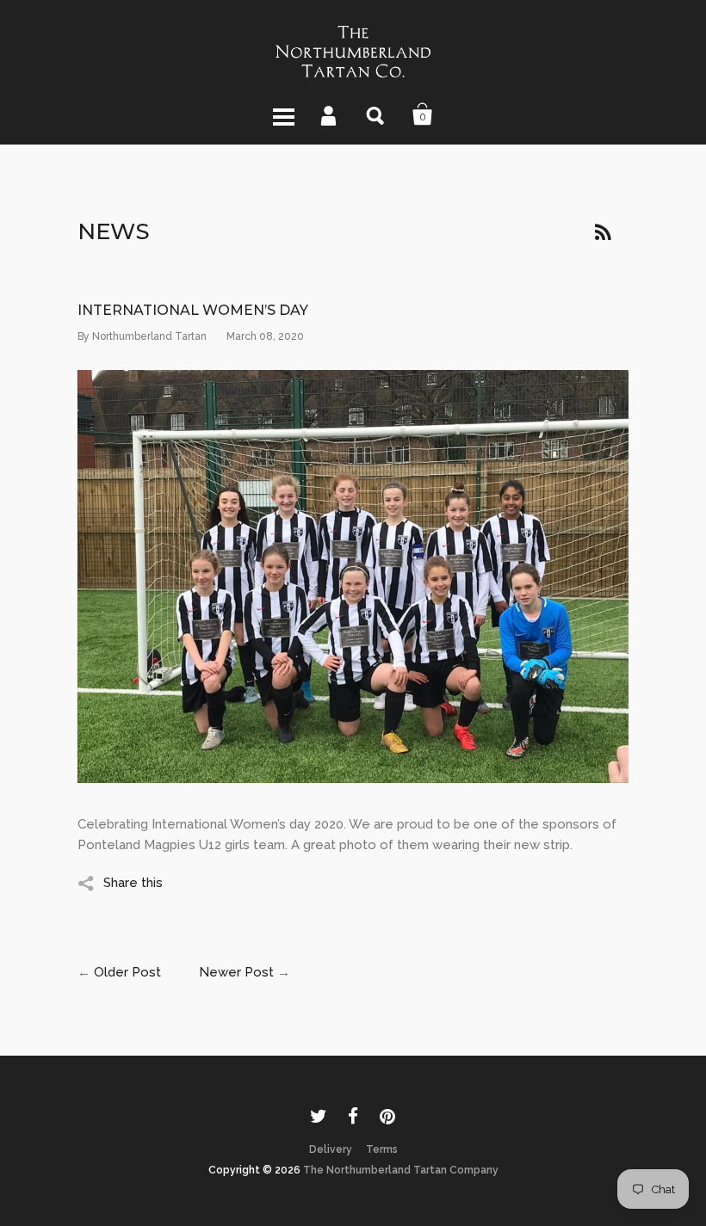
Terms (382, 1149)
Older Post (127, 972)
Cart (422, 114)
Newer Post (236, 972)
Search (376, 114)
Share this (133, 882)
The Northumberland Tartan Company (401, 1170)
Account (329, 114)
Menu (283, 114)
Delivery (330, 1149)
